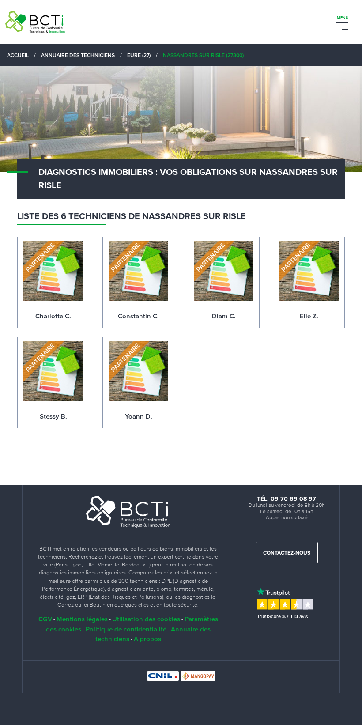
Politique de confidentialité (126, 629)
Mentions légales (82, 619)
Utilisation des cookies (146, 619)
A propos (147, 638)
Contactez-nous (286, 553)
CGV (45, 619)
